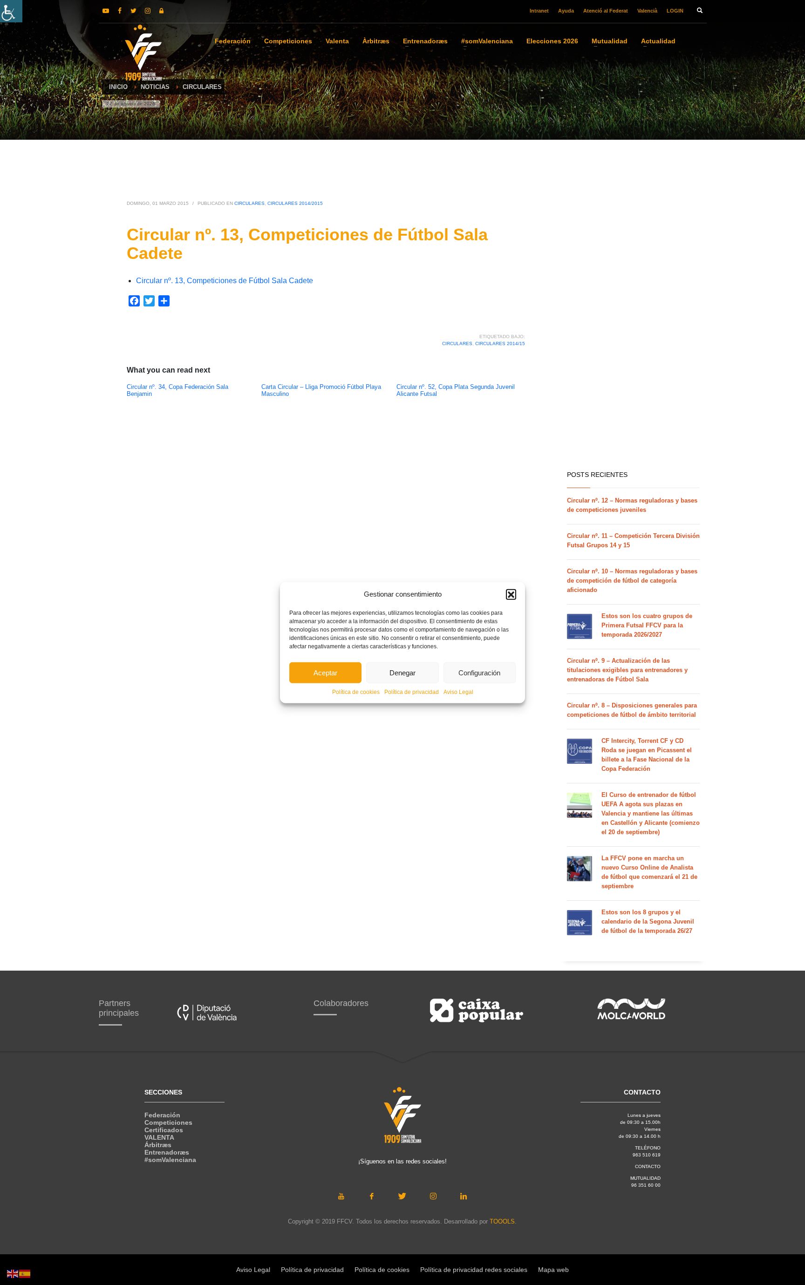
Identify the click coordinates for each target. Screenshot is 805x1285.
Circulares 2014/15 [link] (500, 343)
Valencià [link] (647, 11)
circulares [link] (457, 343)
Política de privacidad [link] (411, 692)
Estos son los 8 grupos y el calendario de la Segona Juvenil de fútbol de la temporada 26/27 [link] (647, 921)
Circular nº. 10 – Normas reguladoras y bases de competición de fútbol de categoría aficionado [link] (632, 580)
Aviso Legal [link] (458, 692)
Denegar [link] (402, 672)
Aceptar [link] (325, 672)
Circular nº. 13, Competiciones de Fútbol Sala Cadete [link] (224, 281)
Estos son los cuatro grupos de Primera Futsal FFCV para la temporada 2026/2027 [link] (646, 625)
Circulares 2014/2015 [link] (295, 203)
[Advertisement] (633, 316)
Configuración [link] (479, 672)
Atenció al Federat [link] (605, 11)
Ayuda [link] (566, 11)
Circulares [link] (249, 203)
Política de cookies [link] (356, 692)
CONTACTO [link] (648, 1166)
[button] (511, 594)
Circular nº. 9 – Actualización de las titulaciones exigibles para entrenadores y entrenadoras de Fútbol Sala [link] (627, 670)
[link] (11, 11)
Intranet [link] (539, 11)
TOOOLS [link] (502, 1221)
